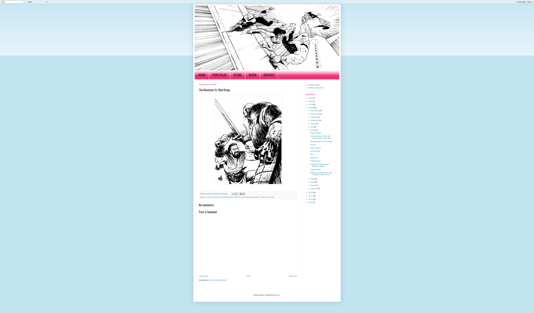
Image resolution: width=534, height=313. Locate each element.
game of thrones (235, 197)
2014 (310, 108)
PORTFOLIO (219, 74)
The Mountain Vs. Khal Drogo (321, 141)
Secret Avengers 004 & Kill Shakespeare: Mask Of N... (321, 137)
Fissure (313, 145)
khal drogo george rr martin (255, 197)
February (314, 189)
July (312, 127)
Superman (314, 158)
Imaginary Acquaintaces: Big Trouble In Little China (321, 174)
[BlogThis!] (235, 193)
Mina (312, 155)
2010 (310, 202)
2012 (310, 196)
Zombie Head (315, 161)
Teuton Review (315, 133)
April (312, 182)
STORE (237, 74)
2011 (310, 199)
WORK (252, 74)
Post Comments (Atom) (218, 280)
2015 (310, 104)
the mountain (269, 197)
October (313, 117)
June (312, 130)
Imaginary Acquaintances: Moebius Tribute (320, 165)
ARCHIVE (268, 74)
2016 (310, 101)
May (312, 179)
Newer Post (204, 276)
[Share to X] (238, 193)
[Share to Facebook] (241, 193)
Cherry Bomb (315, 151)
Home (248, 276)
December (314, 111)
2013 (310, 193)
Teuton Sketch (315, 148)
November (314, 114)
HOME (202, 74)
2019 (310, 98)
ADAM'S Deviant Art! (315, 88)
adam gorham (224, 197)
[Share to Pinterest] (243, 193)
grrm (243, 197)
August (313, 124)
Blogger (277, 295)
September (314, 120)
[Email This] (233, 193)
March (313, 185)
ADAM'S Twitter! (314, 85)
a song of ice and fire (212, 197)
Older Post (293, 276)
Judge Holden (315, 170)
